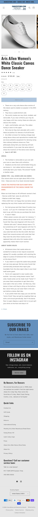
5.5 (4, 85)
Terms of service (19, 510)
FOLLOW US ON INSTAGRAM (19, 357)
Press (5, 441)
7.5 (29, 85)
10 (29, 89)
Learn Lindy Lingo (9, 437)
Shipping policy (30, 510)
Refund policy (31, 507)
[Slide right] (23, 52)
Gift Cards (7, 412)
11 (4, 93)
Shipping (6, 416)
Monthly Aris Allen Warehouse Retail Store (17, 428)
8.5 (10, 89)
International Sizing (10, 424)
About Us (7, 449)
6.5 (17, 85)
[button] (4, 8)
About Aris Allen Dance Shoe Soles (15, 445)
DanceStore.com (11, 507)
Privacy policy (9, 510)
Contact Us (7, 408)
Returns (6, 420)
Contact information (20, 512)
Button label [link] (19, 373)
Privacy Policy (8, 453)
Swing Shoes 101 (9, 433)
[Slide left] (15, 52)
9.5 (22, 89)
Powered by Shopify (21, 507)
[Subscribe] (32, 342)
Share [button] (5, 309)
